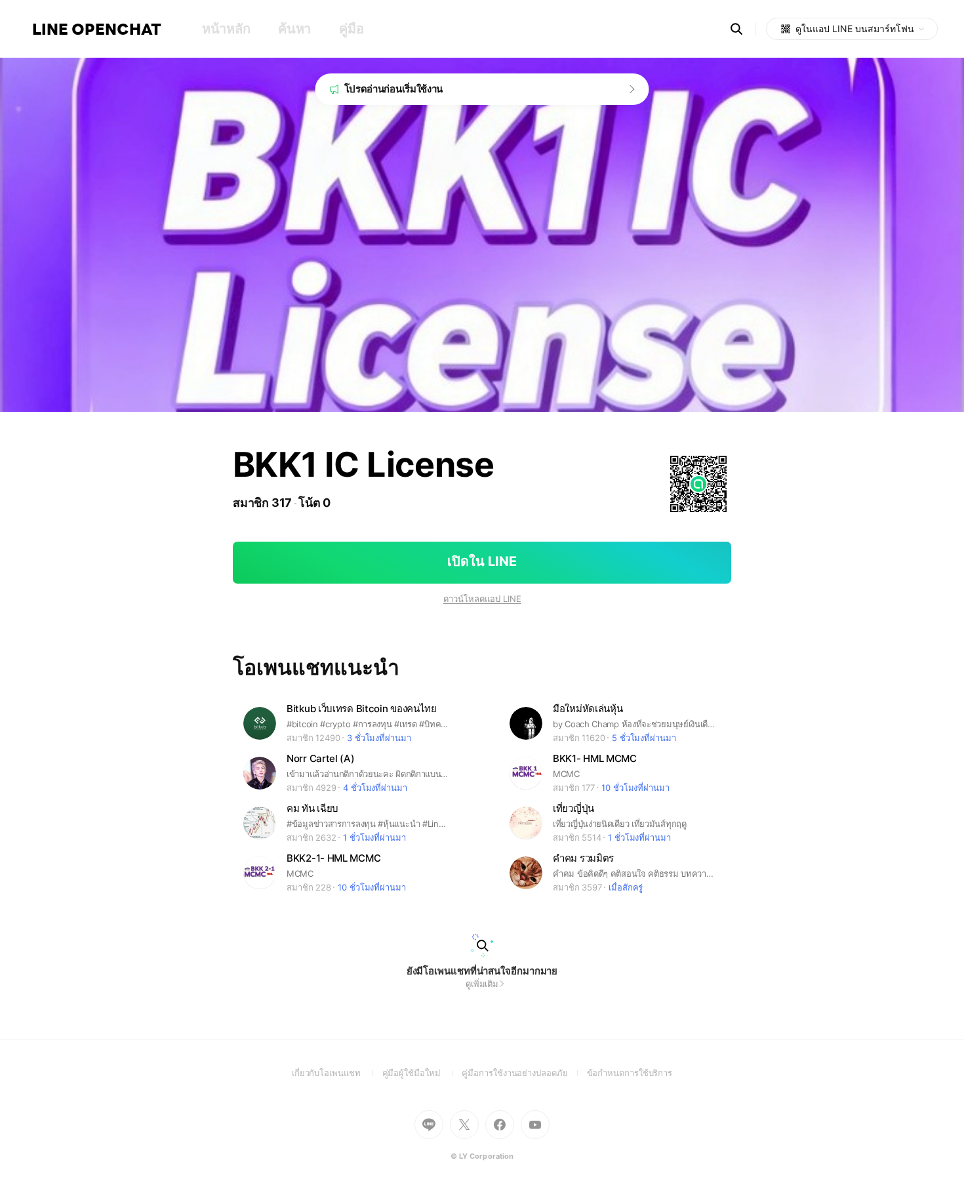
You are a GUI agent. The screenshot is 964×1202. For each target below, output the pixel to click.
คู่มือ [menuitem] (351, 29)
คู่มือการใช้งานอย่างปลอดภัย (524, 1073)
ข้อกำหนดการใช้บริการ (630, 1073)
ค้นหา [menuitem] (294, 29)
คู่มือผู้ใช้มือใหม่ (422, 1073)
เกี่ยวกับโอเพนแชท (337, 1073)
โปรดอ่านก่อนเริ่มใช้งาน (393, 89)
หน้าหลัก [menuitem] (226, 29)
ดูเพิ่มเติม (482, 983)
